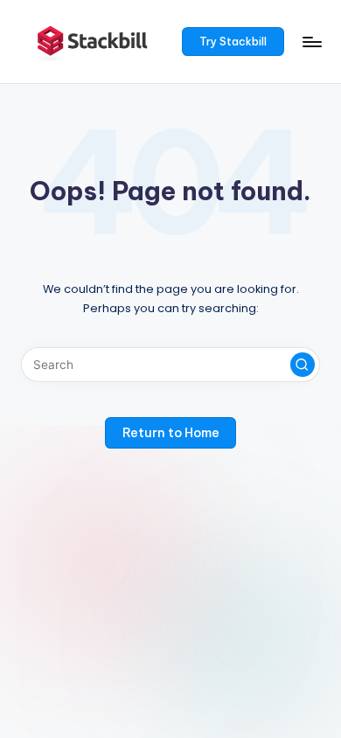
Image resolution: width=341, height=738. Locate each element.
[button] (233, 42)
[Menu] (311, 41)
